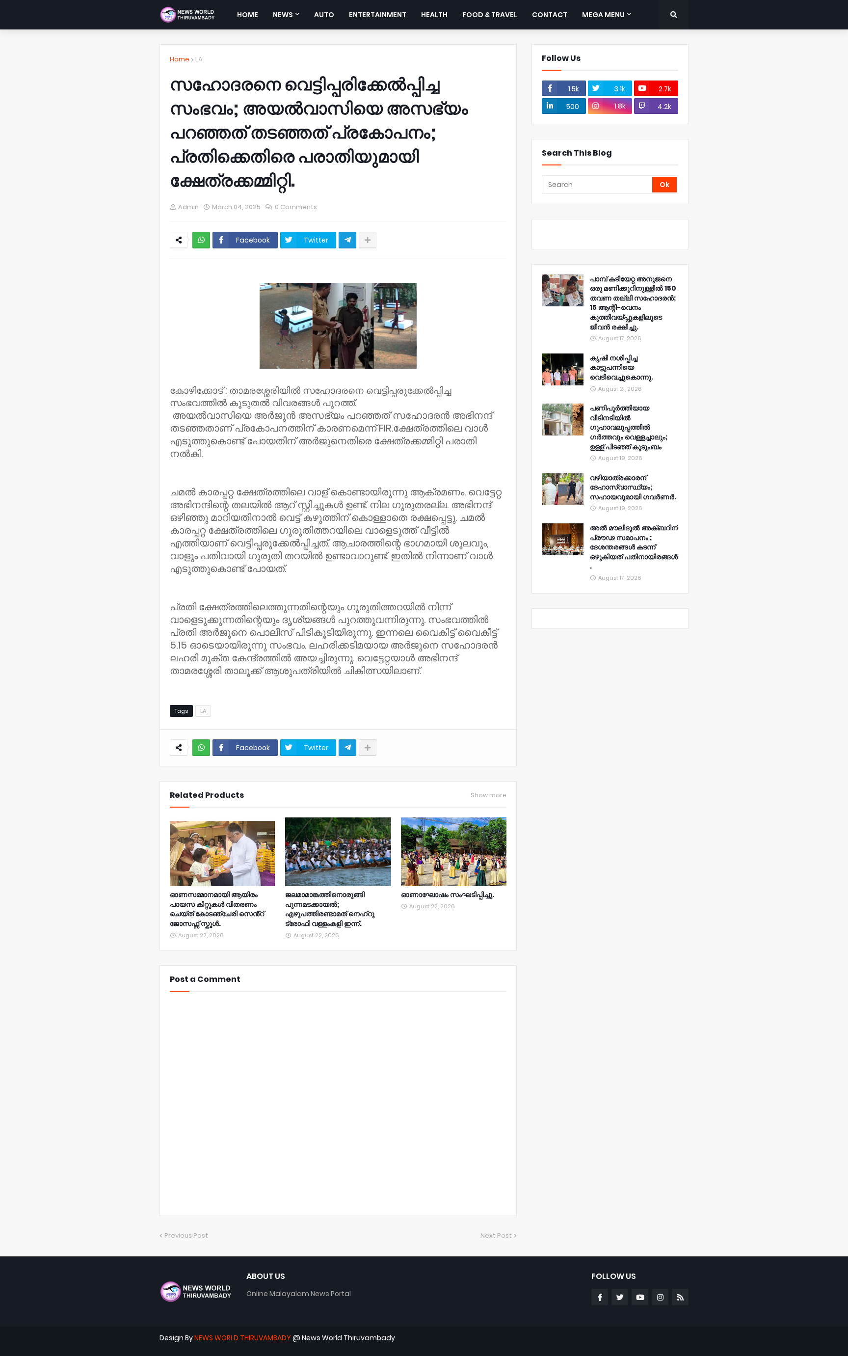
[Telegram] (347, 240)
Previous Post (186, 1235)
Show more (488, 795)
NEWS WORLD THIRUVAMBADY (242, 1338)
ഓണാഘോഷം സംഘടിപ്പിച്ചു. (447, 894)
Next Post (496, 1235)
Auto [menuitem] (324, 15)
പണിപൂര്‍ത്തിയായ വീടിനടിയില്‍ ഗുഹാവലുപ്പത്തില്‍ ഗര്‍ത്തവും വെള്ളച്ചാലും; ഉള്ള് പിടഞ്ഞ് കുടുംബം (629, 427)
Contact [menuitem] (549, 15)
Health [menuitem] (434, 15)
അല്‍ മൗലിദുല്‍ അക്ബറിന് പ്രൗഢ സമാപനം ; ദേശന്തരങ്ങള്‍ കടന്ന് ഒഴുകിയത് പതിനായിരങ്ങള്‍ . (634, 547)
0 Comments (296, 207)
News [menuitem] (283, 15)
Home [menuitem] (247, 15)
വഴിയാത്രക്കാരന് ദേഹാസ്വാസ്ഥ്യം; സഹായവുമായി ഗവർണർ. (633, 487)
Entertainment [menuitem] (377, 15)
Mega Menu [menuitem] (603, 15)
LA (199, 59)
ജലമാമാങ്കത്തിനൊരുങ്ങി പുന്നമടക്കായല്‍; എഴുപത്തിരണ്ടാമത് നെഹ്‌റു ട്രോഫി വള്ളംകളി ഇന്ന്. (329, 909)
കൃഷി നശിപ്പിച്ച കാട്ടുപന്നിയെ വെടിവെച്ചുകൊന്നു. (621, 367)
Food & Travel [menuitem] (489, 15)
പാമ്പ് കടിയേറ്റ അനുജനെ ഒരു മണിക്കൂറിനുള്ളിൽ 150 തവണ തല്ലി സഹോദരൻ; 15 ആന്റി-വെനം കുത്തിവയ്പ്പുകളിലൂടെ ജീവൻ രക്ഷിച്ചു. (633, 303)
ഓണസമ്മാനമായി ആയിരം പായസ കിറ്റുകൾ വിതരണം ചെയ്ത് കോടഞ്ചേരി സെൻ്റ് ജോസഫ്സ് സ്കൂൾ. (217, 909)
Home (179, 59)
